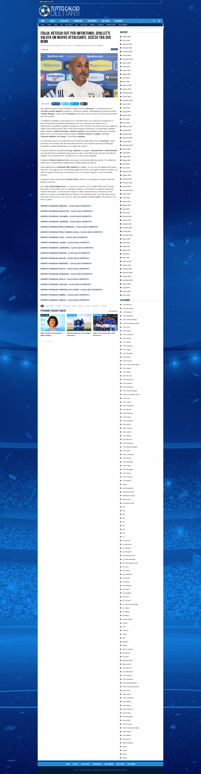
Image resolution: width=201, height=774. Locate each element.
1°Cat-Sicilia (126, 357)
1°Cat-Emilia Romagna (130, 320)
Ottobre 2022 (126, 187)
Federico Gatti (95, 306)
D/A (124, 507)
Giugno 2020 (126, 291)
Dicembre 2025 (127, 48)
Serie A (43, 25)
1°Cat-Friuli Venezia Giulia (131, 323)
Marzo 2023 (126, 168)
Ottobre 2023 (126, 142)
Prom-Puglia (127, 713)
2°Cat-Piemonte (128, 413)
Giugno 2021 (126, 246)
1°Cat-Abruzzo (127, 305)
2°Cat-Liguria (127, 402)
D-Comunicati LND (128, 503)
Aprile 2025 (126, 78)
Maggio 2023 (126, 160)
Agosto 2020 (126, 284)
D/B (124, 511)
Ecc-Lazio (126, 567)
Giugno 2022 (126, 201)
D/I (123, 537)
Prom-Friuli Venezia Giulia (131, 687)
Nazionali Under (111, 25)
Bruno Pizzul (66, 306)
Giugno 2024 (126, 112)
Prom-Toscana (127, 724)
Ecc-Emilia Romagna (129, 559)
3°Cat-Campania (128, 443)
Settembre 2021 (127, 235)
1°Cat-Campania (128, 316)
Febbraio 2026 (127, 44)
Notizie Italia (69, 25)
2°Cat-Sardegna (128, 421)
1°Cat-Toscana (127, 361)
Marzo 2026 (126, 40)
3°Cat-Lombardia (128, 454)
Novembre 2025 (127, 52)
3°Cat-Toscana (127, 477)
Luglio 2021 (126, 243)
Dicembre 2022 (127, 179)
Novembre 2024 (127, 93)
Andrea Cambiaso (49, 306)
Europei (125, 623)
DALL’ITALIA (106, 21)
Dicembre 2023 (127, 134)
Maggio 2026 (126, 37)
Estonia (88, 306)
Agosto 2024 (126, 104)
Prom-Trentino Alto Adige (131, 728)
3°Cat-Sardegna (128, 469)
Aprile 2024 (126, 119)
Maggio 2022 (126, 205)
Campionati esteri (128, 492)
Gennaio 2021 (126, 265)
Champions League (129, 496)
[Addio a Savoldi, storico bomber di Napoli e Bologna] (53, 322)
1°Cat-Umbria (127, 368)
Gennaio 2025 (126, 89)
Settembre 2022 (127, 190)
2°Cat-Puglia (127, 417)
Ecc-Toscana (127, 601)
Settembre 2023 (127, 145)
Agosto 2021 (126, 239)
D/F (124, 526)
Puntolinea (124, 770)
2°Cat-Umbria (127, 432)
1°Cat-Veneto (127, 372)
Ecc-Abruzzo (126, 541)
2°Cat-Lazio (126, 398)
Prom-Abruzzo (127, 668)
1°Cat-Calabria (127, 312)
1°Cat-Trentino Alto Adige (131, 365)
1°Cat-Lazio (126, 327)
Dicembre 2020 (127, 269)
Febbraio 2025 (127, 85)
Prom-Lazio (126, 690)
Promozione (78, 21)
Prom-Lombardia (128, 698)
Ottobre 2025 (126, 55)
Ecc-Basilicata (127, 544)
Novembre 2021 (127, 228)
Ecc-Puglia (126, 589)
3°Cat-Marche (127, 458)
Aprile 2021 (125, 254)
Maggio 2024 (126, 115)
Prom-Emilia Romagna (130, 683)
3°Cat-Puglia (127, 466)
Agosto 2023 (126, 149)
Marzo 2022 (126, 213)
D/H (124, 533)
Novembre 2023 (127, 138)
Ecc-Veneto (126, 612)
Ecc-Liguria (126, 571)
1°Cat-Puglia (127, 350)
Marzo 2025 (126, 82)
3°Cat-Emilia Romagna (130, 447)
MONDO (125, 645)
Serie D (52, 21)
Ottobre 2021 (126, 231)
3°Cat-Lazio (126, 451)
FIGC (76, 25)
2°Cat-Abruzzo (127, 376)
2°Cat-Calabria (127, 383)
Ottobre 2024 (126, 97)
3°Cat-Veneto (127, 481)
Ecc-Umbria (126, 608)
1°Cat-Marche (127, 338)
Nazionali (126, 657)
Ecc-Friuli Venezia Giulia (130, 563)
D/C (124, 514)
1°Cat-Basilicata (128, 308)
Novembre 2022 (127, 183)
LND (61, 25)
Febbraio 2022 (127, 216)
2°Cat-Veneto (127, 436)
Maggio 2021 (126, 250)
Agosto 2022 (126, 194)
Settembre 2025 (127, 59)
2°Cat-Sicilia (127, 424)
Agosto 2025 (126, 63)
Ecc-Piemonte (127, 586)
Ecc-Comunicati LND (129, 556)
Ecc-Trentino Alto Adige (130, 604)
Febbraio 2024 (127, 127)
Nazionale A (100, 25)
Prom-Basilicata (128, 672)
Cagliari (74, 306)
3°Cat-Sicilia (127, 473)
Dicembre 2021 (126, 224)
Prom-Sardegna (128, 717)
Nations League (128, 649)
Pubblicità (107, 770)
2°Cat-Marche (127, 409)
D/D (124, 518)
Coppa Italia (83, 25)
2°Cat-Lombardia (128, 406)
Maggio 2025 (126, 74)
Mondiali (125, 642)
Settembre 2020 (127, 280)
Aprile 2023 (126, 164)
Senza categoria (128, 743)
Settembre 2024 (127, 100)
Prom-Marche (127, 702)
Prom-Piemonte (128, 709)
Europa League (127, 619)
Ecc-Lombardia (127, 574)
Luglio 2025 (126, 67)
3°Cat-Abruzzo (127, 439)
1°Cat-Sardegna (128, 353)
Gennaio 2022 (126, 220)
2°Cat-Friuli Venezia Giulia (131, 395)
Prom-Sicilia (126, 720)
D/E (124, 522)
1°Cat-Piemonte (128, 346)
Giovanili (92, 25)
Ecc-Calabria (127, 548)
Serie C (56, 25)
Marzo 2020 (126, 295)
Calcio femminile (122, 25)
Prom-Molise (127, 705)
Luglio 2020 (126, 288)
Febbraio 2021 (126, 261)
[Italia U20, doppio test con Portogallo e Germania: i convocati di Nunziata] (79, 322)
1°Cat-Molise (127, 342)
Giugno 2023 (126, 157)
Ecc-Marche (126, 578)
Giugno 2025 (126, 70)
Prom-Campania (128, 679)
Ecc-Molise (126, 582)
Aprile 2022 (126, 209)
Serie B (49, 25)
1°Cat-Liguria (127, 331)
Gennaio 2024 (126, 130)
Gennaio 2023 (126, 175)
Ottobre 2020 (126, 276)
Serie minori (92, 21)
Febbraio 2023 (127, 172)
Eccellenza (64, 21)
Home (43, 21)
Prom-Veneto (127, 735)
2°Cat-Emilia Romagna (130, 391)
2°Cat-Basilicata (128, 380)
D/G (124, 529)
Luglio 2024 (126, 108)
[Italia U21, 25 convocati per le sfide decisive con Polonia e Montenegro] (105, 322)
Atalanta (59, 306)
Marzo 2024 (126, 123)
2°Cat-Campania (128, 387)
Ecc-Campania (127, 552)
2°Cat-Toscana (127, 428)
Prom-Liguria (127, 694)
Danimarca (81, 306)
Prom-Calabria (127, 675)
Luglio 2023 (126, 153)
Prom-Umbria (127, 732)
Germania (104, 306)
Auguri (125, 484)
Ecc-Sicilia (126, 597)
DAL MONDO (119, 21)
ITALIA (125, 634)
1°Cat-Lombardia (128, 335)
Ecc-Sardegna (127, 593)
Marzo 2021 (126, 258)
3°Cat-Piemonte (128, 462)
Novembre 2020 (127, 273)
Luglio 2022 (126, 198)
